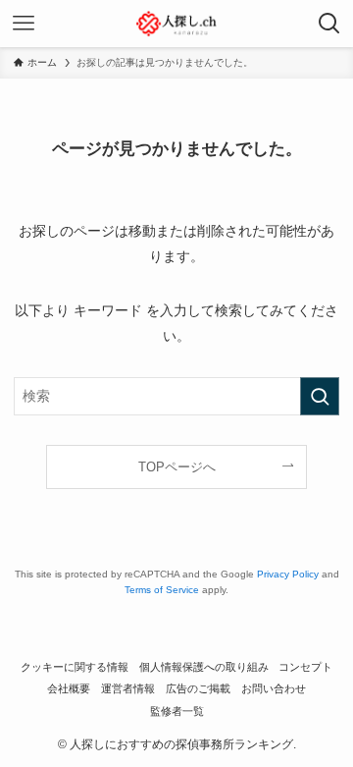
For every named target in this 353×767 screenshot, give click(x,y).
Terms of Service (162, 589)
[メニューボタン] (23, 23)
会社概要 (68, 688)
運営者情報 (128, 688)
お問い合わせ (273, 688)
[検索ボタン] (329, 23)
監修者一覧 (177, 711)
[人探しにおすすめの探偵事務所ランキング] (177, 23)
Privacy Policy (288, 574)
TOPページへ (177, 467)
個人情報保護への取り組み (204, 667)
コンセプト (305, 667)
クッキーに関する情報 (74, 667)
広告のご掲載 (198, 688)
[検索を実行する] (319, 396)
